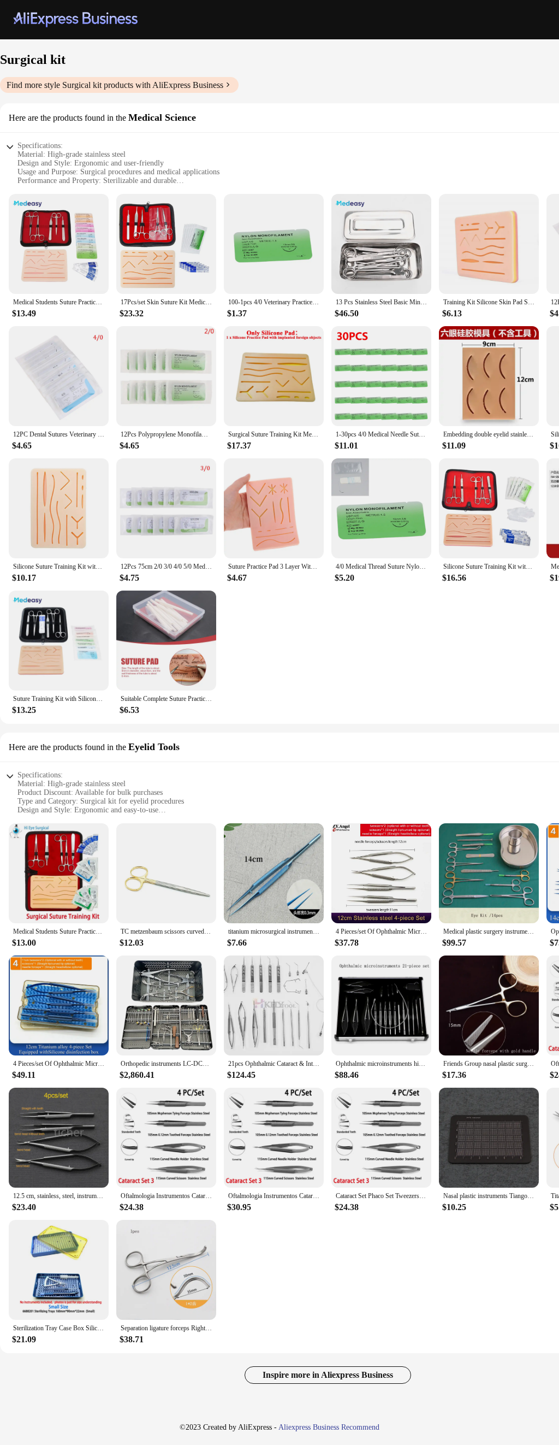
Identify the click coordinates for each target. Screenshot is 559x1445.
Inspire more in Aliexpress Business (328, 1374)
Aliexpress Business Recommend (328, 1427)
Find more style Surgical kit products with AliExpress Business (115, 85)
